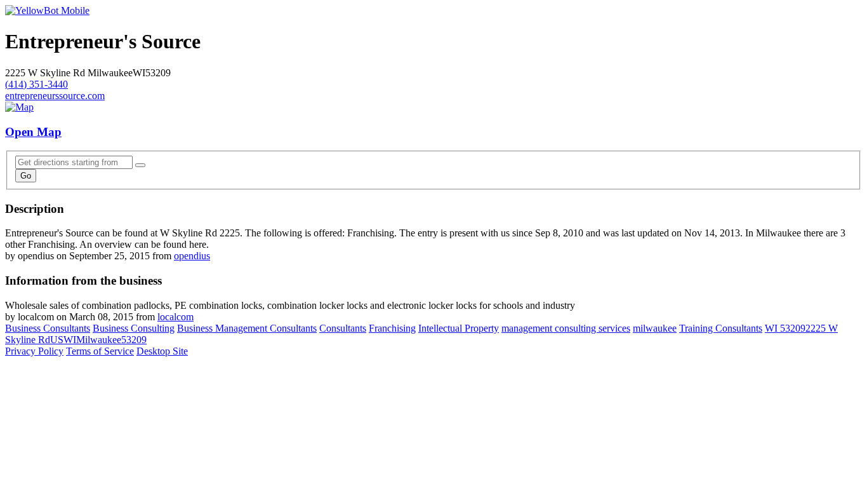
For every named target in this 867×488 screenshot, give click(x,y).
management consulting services (565, 328)
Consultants (342, 328)
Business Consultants (47, 328)
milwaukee (655, 328)
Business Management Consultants (247, 328)
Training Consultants (720, 328)
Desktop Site (162, 351)
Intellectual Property (458, 328)
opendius (192, 255)
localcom (175, 316)
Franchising (392, 328)
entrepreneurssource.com (55, 95)
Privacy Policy (34, 351)
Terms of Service (100, 351)
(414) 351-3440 (36, 84)
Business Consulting (134, 328)
